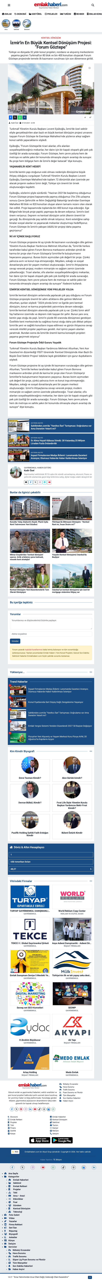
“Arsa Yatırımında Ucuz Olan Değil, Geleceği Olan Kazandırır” (41, 1277)
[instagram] (32, 1167)
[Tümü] (91, 672)
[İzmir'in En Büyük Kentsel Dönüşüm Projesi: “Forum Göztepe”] (51, 88)
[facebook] (12, 1167)
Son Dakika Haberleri (71, 1098)
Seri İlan (12, 1227)
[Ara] (93, 5)
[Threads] (44, 1109)
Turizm (55, 1125)
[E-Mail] (26, 482)
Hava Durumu (68, 1087)
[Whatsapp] (53, 1109)
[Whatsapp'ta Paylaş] (20, 117)
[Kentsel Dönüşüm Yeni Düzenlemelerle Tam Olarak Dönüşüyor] (30, 576)
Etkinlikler (18, 1199)
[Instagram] (40, 482)
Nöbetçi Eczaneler (70, 1084)
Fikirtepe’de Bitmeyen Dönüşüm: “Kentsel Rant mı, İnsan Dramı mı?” (70, 523)
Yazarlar (12, 1221)
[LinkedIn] (30, 1109)
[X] (16, 1109)
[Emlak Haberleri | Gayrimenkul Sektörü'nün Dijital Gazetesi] (51, 5)
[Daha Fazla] (25, 117)
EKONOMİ (21, 14)
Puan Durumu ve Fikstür (73, 1092)
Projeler (13, 1122)
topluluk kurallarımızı (34, 650)
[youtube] (43, 1167)
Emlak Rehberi (16, 1119)
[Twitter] (35, 482)
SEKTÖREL (36, 14)
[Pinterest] (21, 1109)
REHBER (80, 14)
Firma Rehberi (15, 1224)
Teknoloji (17, 1212)
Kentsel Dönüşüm (51, 38)
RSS (16, 1152)
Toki (12, 1125)
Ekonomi (14, 1117)
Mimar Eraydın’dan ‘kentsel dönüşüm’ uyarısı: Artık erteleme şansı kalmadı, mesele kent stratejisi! (26, 557)
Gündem (17, 1205)
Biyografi (13, 1234)
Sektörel (55, 1122)
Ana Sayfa (13, 1173)
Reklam (55, 1131)
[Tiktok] (39, 1109)
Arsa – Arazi (19, 1195)
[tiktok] (63, 1167)
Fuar (15, 1202)
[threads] (73, 1167)
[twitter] (22, 1167)
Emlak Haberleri (59, 1117)
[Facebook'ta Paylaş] (10, 117)
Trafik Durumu (69, 1090)
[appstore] (40, 1140)
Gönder (15, 641)
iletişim (55, 1134)
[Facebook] (31, 482)
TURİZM (67, 14)
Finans (13, 1128)
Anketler (12, 1237)
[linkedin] (94, 1167)
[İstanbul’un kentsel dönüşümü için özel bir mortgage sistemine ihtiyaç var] (72, 576)
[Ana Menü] (9, 5)
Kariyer (55, 1128)
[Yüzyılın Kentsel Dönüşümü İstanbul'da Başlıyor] (72, 540)
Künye (12, 1134)
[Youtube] (49, 482)
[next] (84, 1167)
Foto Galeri (14, 1215)
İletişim (12, 1243)
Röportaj (12, 1231)
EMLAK (8, 14)
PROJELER (52, 14)
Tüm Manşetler (69, 1095)
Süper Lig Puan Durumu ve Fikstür (29, 1259)
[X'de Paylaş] (15, 117)
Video (11, 1218)
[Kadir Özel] (16, 472)
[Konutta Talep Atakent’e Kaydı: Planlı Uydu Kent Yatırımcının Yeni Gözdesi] (30, 508)
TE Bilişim (57, 1160)
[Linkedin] (45, 482)
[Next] (49, 1109)
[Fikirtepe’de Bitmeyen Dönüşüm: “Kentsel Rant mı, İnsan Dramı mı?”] (72, 508)
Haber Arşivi (68, 1101)
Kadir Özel (14, 123)
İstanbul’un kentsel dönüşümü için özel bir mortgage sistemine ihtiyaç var (71, 591)
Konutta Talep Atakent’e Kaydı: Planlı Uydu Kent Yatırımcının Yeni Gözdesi (29, 523)
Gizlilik (13, 1131)
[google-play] (62, 1140)
